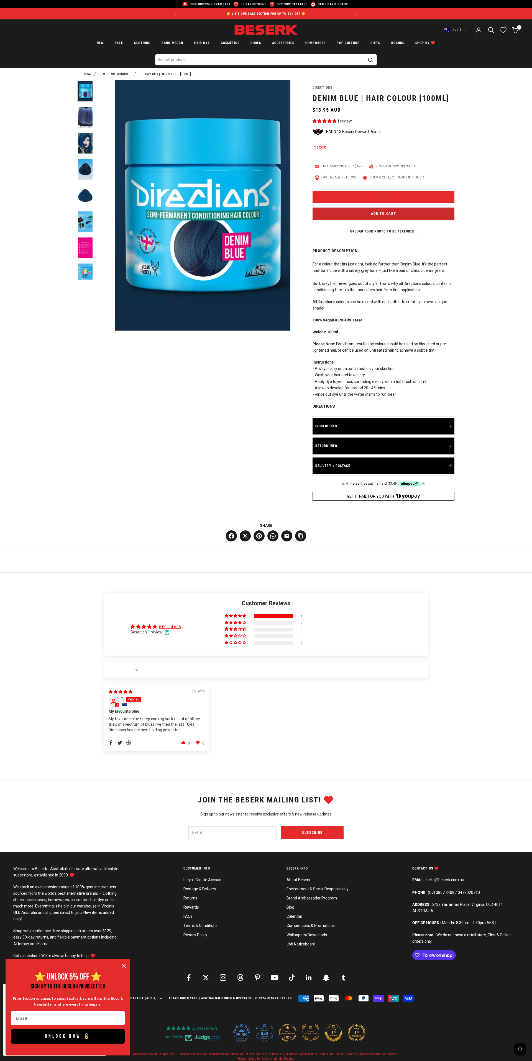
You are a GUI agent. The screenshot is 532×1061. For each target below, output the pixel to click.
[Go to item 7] (85, 248)
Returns (190, 898)
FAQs (188, 916)
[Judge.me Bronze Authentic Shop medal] (310, 1033)
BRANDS (397, 43)
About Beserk (298, 880)
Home (87, 74)
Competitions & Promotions (311, 925)
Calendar (294, 916)
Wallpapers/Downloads (307, 935)
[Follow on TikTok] (292, 977)
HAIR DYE (202, 43)
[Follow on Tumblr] (343, 977)
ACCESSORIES (283, 43)
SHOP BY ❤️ (425, 43)
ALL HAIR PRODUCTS (116, 74)
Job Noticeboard (301, 944)
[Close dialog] (124, 966)
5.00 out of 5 (170, 627)
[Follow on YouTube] (274, 977)
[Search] (370, 60)
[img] (120, 691)
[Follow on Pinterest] (257, 977)
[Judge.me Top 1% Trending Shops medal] (356, 1033)
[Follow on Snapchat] (326, 977)
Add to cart (383, 213)
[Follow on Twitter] (206, 977)
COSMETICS (230, 43)
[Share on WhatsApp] (272, 535)
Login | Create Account (203, 880)
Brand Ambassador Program (312, 898)
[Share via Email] (286, 535)
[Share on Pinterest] (259, 535)
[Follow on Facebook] (189, 977)
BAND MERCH (172, 43)
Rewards (191, 907)
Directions (322, 88)
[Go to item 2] (85, 117)
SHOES (255, 43)
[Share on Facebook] (231, 535)
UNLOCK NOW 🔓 (68, 1036)
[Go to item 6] (85, 221)
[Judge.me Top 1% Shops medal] (333, 1033)
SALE (119, 43)
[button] (325, 121)
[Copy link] (300, 535)
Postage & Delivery (199, 889)
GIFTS (375, 43)
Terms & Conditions (200, 925)
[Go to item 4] (85, 169)
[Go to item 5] (85, 195)
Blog (290, 907)
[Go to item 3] (85, 143)
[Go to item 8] (85, 274)
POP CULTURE (348, 43)
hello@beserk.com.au (445, 880)
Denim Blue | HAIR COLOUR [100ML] (167, 74)
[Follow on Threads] (240, 977)
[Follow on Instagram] (223, 977)
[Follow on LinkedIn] (309, 977)
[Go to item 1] (85, 91)
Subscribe (312, 832)
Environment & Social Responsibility (318, 889)
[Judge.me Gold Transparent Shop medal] (287, 1033)
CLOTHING (142, 43)
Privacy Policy (195, 935)
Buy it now (383, 197)
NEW (100, 43)
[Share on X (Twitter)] (245, 535)
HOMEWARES (315, 43)
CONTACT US (423, 868)
